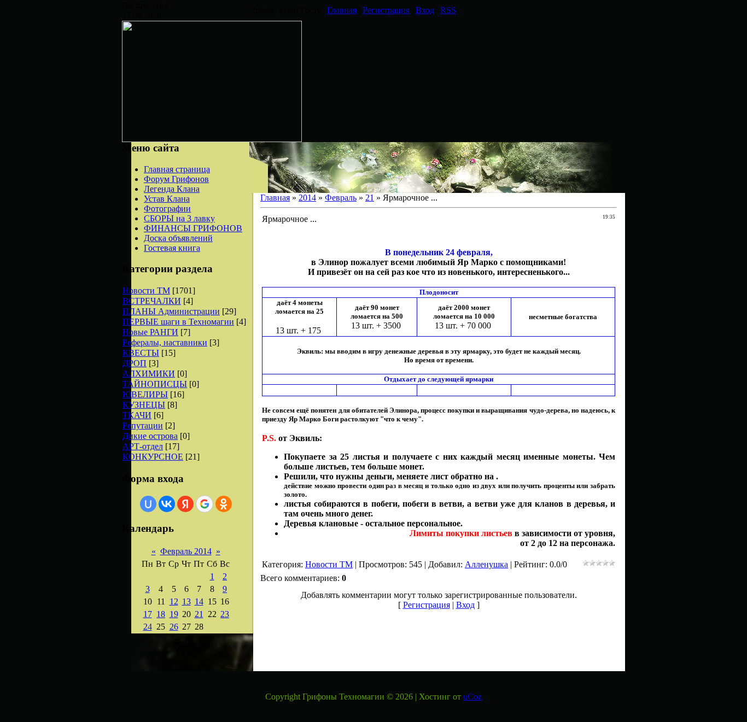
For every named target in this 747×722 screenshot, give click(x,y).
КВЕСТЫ (140, 352)
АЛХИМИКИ (148, 373)
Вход (425, 10)
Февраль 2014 (186, 551)
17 (147, 614)
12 (174, 601)
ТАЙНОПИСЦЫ (154, 384)
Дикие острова (150, 436)
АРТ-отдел (142, 446)
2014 (307, 197)
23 (224, 614)
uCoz (472, 696)
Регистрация (386, 10)
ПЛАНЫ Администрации (171, 311)
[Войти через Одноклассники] (223, 504)
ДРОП (134, 363)
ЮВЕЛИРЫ (145, 394)
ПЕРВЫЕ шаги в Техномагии (178, 321)
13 (186, 601)
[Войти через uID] (148, 504)
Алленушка (486, 564)
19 (174, 614)
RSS (448, 10)
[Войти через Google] (204, 504)
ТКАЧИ (136, 415)
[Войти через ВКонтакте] (167, 504)
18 (160, 614)
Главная (342, 10)
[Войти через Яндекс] (185, 504)
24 (147, 626)
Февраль (341, 197)
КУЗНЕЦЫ (143, 404)
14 (199, 601)
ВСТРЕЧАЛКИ (151, 301)
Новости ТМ (146, 290)
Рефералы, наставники (164, 342)
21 (199, 614)
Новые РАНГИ (150, 332)
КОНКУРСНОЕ (152, 456)
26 (174, 626)
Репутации (142, 425)
